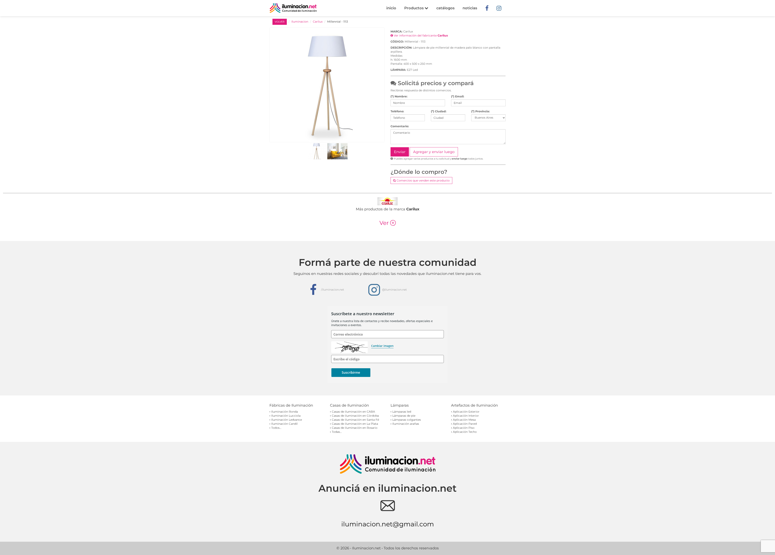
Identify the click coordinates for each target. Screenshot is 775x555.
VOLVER (280, 21)
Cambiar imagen (382, 346)
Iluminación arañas (405, 424)
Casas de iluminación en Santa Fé (355, 419)
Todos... (276, 428)
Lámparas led (401, 411)
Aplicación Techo (465, 432)
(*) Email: (457, 96)
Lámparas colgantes (406, 419)
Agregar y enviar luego (434, 152)
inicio (391, 8)
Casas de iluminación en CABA (353, 411)
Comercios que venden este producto (423, 180)
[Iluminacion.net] (293, 8)
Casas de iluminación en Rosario (354, 428)
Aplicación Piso (463, 428)
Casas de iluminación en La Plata (355, 424)
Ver (387, 222)
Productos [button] (414, 8)
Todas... (337, 432)
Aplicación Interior (466, 415)
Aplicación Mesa (464, 419)
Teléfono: (397, 111)
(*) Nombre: (399, 96)
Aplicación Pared (465, 424)
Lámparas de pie (403, 415)
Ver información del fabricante (420, 35)
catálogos (445, 8)
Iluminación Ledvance (286, 419)
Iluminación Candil (284, 424)
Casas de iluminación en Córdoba (355, 415)
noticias (470, 8)
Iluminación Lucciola (286, 415)
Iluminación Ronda (284, 411)
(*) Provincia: (480, 111)
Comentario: (400, 126)
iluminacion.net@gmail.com (387, 524)
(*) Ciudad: (438, 111)
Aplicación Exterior (466, 411)
